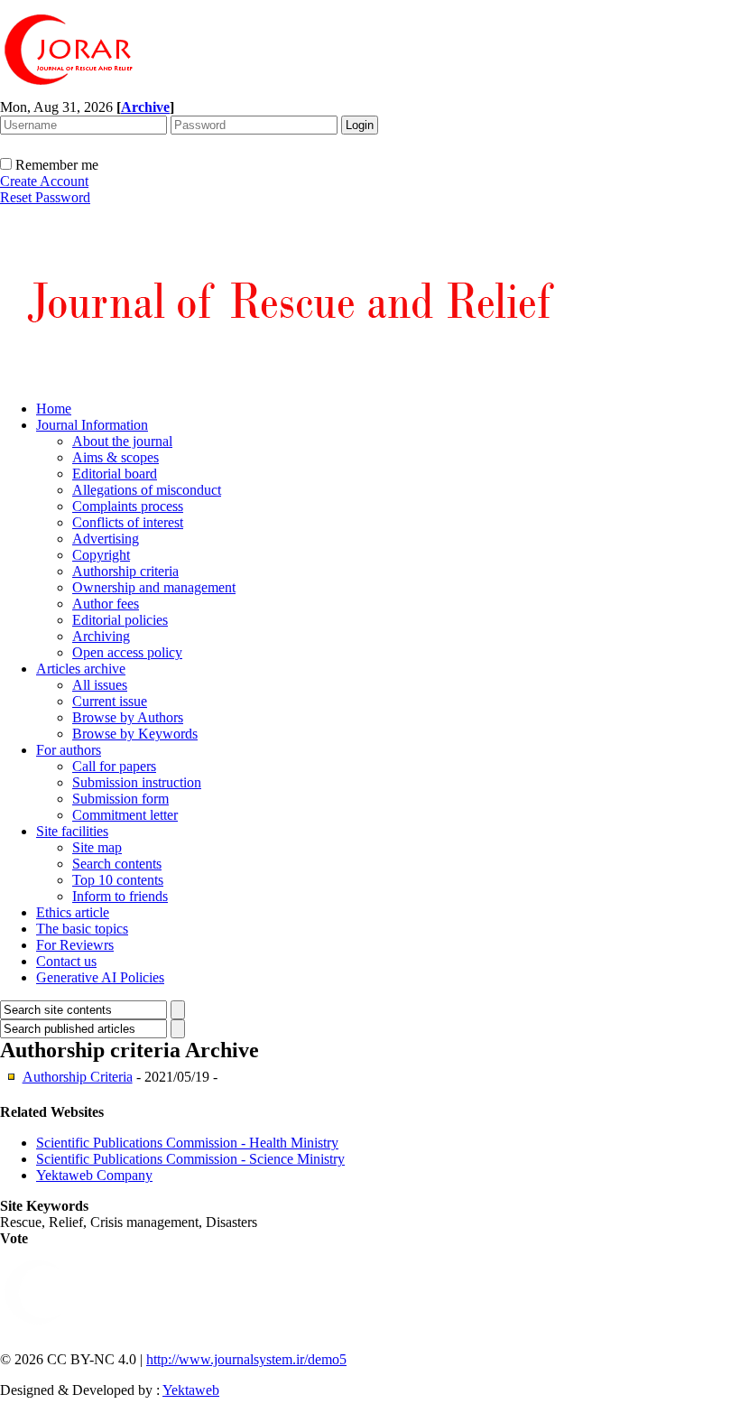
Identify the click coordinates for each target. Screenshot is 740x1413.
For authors (68, 750)
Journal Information (92, 424)
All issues (99, 685)
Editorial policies (120, 619)
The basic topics (82, 928)
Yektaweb (190, 1390)
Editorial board (114, 473)
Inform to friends (120, 896)
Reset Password (45, 197)
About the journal (122, 441)
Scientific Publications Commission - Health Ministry (187, 1142)
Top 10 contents (117, 880)
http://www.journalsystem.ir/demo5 (246, 1359)
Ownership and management (154, 587)
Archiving (101, 636)
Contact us (66, 961)
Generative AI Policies (100, 977)
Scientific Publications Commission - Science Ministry (190, 1159)
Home (53, 408)
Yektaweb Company (94, 1175)
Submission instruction (136, 782)
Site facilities (72, 831)
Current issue (109, 701)
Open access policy (127, 652)
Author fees (105, 603)
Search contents (117, 863)
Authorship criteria (125, 571)
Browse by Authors (127, 717)
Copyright (101, 554)
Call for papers (114, 766)
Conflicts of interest (127, 522)
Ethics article (72, 912)
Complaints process (127, 506)
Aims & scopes (115, 457)
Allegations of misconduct (146, 489)
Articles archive (80, 668)
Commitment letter (125, 815)
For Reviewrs (75, 945)
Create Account (44, 181)
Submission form (120, 798)
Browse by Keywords (135, 733)
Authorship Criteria (78, 1076)
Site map (97, 847)
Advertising (105, 538)
